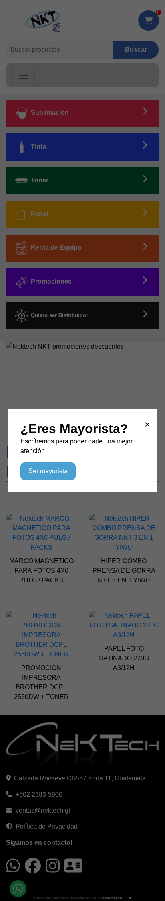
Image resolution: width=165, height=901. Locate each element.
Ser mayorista (48, 471)
